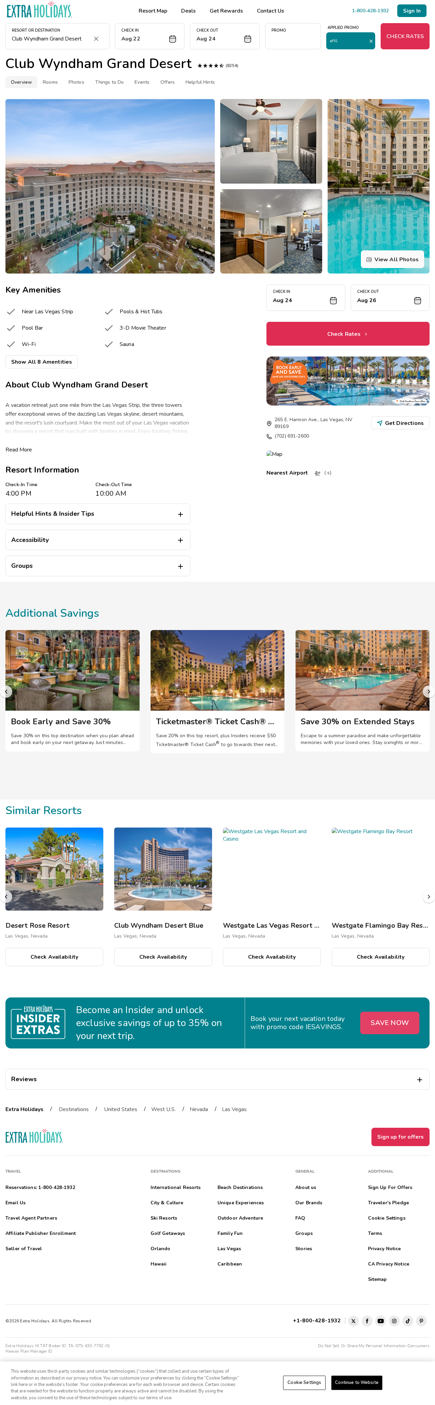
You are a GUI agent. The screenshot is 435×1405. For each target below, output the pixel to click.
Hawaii (159, 1264)
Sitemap (377, 1279)
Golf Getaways (168, 1233)
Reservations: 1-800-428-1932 (40, 1187)
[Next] (429, 691)
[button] (150, 36)
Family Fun (230, 1233)
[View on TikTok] (407, 1321)
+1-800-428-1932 (318, 1320)
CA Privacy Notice (388, 1264)
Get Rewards (226, 11)
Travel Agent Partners (31, 1218)
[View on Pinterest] (421, 1321)
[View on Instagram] (394, 1321)
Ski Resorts (164, 1218)
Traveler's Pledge (388, 1203)
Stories (303, 1248)
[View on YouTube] (380, 1321)
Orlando (161, 1248)
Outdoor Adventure (240, 1218)
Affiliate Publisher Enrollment (40, 1233)
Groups (304, 1233)
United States (120, 1109)
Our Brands (308, 1203)
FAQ (300, 1218)
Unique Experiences (241, 1203)
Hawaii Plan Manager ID (28, 1351)
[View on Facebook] (367, 1321)
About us (305, 1187)
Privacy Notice (384, 1248)
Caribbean (230, 1264)
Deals (188, 11)
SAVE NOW (390, 1022)
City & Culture (167, 1203)
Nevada (199, 1109)
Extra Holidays (24, 1109)
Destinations (74, 1109)
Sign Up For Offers (390, 1187)
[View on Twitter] (353, 1321)
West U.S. (163, 1109)
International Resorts (176, 1187)
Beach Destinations (240, 1187)
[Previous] (6, 691)
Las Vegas (234, 1109)
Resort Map (153, 11)
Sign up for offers (400, 1137)
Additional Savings (52, 613)
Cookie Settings (304, 1382)
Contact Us (270, 11)
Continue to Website (356, 1382)
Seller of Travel (23, 1248)
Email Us (15, 1203)
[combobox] (50, 38)
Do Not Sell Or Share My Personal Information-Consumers (374, 1346)
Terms (375, 1233)
